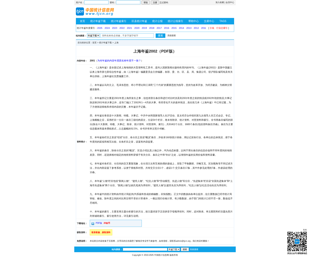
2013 (188, 28)
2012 (196, 28)
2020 (137, 28)
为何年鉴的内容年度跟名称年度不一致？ (119, 60)
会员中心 (230, 2)
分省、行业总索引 (219, 28)
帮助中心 (193, 21)
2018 (151, 28)
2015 (174, 28)
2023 (114, 28)
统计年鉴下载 (98, 21)
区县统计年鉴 (139, 21)
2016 (166, 28)
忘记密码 (164, 2)
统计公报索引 (175, 21)
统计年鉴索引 (118, 21)
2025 (99, 28)
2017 (159, 28)
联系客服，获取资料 (101, 232)
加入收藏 (220, 2)
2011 (203, 28)
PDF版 (99, 223)
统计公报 (157, 21)
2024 (107, 28)
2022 (122, 28)
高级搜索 (171, 35)
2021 (129, 28)
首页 (82, 21)
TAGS (222, 21)
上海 (116, 42)
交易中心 (209, 21)
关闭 (305, 230)
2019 (144, 28)
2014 (181, 28)
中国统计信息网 (161, 255)
